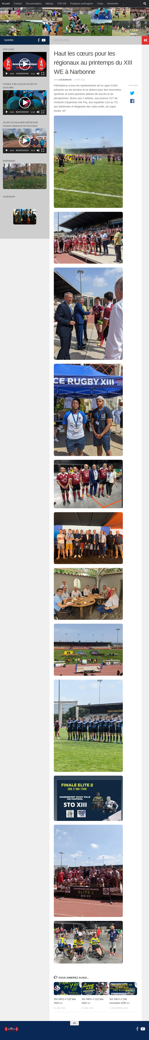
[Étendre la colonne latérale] (145, 40)
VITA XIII (61, 3)
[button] (25, 64)
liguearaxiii (65, 80)
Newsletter (112, 3)
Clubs (100, 3)
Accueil (6, 3)
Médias (49, 3)
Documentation (34, 3)
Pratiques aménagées (81, 3)
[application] (25, 64)
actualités (61, 40)
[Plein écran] (42, 73)
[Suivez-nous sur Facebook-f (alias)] (38, 40)
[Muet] (38, 73)
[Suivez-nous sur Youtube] (43, 40)
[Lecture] (6, 73)
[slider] (22, 73)
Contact (18, 3)
